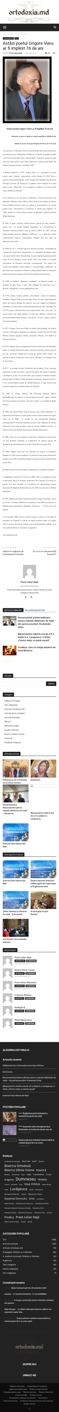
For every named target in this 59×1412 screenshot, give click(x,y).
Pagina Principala (12, 700)
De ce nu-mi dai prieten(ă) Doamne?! (44, 553)
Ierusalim (14, 1184)
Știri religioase (11, 705)
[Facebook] (26, 597)
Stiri (25, 34)
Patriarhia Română (41, 1203)
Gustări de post (11, 730)
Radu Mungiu (10, 1309)
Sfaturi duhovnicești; (11, 1222)
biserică (41, 1170)
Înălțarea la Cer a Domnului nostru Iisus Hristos (23, 1065)
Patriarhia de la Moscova (24, 1203)
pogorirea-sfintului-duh (18, 1389)
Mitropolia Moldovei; (11, 1194)
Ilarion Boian (46, 1184)
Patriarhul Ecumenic (25, 1213)
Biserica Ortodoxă (17, 1165)
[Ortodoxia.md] (29, 12)
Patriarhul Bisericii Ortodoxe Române (17, 1208)
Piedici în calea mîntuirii (38, 1389)
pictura (49, 1213)
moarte (23, 1194)
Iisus (21, 1184)
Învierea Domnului (11, 1401)
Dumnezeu (26, 1179)
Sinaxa (23, 1222)
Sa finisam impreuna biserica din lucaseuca (36, 1401)
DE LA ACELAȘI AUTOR (35, 610)
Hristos (42, 1179)
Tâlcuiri (7, 721)
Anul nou (26, 1161)
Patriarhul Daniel (10, 1213)
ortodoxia (40, 1199)
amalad (7, 1294)
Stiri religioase (15, 34)
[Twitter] (32, 597)
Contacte (8, 738)
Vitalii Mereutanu (23, 1020)
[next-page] (9, 661)
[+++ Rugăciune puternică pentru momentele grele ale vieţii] (9, 1117)
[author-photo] (29, 578)
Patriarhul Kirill (39, 1213)
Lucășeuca (18, 1188)
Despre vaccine (36, 1395)
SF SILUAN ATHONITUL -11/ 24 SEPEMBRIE (30, 1294)
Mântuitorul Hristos (35, 1194)
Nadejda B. (20, 1007)
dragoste (9, 1179)
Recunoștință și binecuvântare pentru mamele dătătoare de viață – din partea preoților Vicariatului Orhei (29, 1079)
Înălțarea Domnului (17, 1386)
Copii (23, 1175)
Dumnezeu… (36, 780)
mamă (31, 1190)
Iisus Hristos (32, 1184)
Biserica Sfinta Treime (14, 734)
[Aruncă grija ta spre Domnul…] (43, 900)
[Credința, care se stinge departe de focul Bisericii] (9, 650)
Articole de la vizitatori (14, 713)
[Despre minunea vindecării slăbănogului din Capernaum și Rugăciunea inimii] (43, 869)
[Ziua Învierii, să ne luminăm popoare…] (16, 928)
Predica (9, 1217)
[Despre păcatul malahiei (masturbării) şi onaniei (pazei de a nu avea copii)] (9, 1143)
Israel (6, 1190)
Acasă (5, 34)
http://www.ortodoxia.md (29, 586)
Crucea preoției (21, 1395)
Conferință (15, 1175)
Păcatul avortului (29, 1392)
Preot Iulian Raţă (15, 53)
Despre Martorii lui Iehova (37, 1386)
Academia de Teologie (12, 1161)
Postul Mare (43, 1398)
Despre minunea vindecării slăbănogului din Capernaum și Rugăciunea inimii (43, 884)
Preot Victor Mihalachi (25, 982)
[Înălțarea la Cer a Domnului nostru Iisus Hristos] (16, 769)
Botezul (7, 1175)
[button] (4, 27)
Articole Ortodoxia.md (14, 709)
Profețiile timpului (12, 742)
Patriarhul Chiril (38, 1208)
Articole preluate (12, 717)
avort (34, 1161)
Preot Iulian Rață (27, 1217)
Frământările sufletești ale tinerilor (22, 1398)
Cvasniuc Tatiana (23, 995)
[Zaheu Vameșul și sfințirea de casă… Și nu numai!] (16, 900)
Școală (30, 1222)
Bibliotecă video (11, 725)
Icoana (6, 1184)
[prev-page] (4, 661)
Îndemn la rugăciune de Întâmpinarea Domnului (13, 553)
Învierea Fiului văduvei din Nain (16, 1095)
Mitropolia (39, 1190)
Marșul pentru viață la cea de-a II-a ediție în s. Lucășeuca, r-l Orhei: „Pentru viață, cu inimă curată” (36, 637)
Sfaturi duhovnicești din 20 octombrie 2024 (28, 1288)
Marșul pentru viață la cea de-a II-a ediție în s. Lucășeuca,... (42, 816)
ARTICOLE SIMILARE (13, 610)
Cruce (48, 1174)
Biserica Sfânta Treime (19, 1170)
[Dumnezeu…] (43, 769)
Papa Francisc (9, 1203)
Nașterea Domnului (15, 1198)
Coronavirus (38, 1174)
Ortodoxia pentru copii (12, 1392)
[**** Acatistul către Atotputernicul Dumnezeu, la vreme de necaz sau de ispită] (9, 1130)
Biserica (41, 1161)
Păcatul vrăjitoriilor (46, 1392)
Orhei (32, 1198)
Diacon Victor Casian (25, 970)
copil (29, 1174)
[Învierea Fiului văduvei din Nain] (16, 832)
